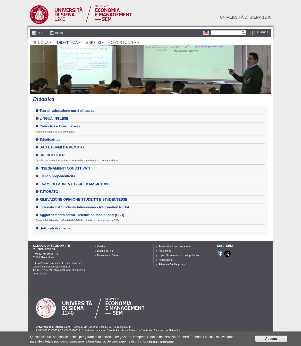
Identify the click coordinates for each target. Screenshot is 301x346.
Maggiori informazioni (161, 341)
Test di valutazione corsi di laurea (67, 111)
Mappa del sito (105, 250)
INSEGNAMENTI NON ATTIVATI (65, 168)
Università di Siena (107, 255)
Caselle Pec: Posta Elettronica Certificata (129, 330)
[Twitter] (227, 255)
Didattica (67, 42)
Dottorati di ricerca (55, 228)
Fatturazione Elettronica (167, 330)
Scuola (41, 42)
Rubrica (262, 32)
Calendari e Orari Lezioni (60, 126)
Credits (101, 246)
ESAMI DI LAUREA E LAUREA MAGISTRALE (76, 184)
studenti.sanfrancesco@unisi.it (50, 266)
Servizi (93, 42)
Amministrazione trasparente (175, 246)
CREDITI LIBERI (53, 155)
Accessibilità (166, 259)
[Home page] (81, 23)
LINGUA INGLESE (54, 118)
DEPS (40, 33)
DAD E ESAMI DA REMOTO (62, 147)
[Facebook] (220, 255)
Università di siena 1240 (245, 17)
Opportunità (123, 42)
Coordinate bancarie (93, 330)
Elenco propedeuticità (57, 176)
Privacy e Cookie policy (172, 264)
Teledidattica (50, 140)
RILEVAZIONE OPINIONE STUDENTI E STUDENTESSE (83, 199)
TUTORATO (49, 192)
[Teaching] (206, 32)
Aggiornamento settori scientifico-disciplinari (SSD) (82, 215)
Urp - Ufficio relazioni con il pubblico (179, 255)
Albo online (165, 250)
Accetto (271, 338)
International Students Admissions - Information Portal (84, 207)
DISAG (59, 33)
